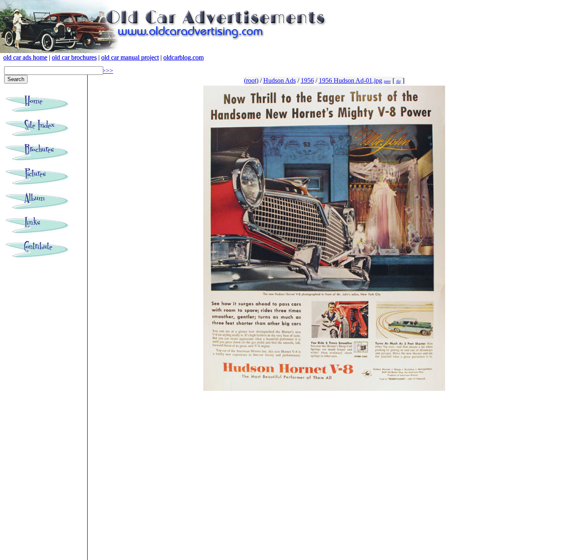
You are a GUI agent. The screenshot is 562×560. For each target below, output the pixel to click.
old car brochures (74, 57)
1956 (307, 80)
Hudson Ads (279, 80)
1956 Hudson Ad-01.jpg (350, 80)
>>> (107, 70)
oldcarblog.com (183, 57)
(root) (251, 80)
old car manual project (130, 57)
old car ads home (25, 57)
